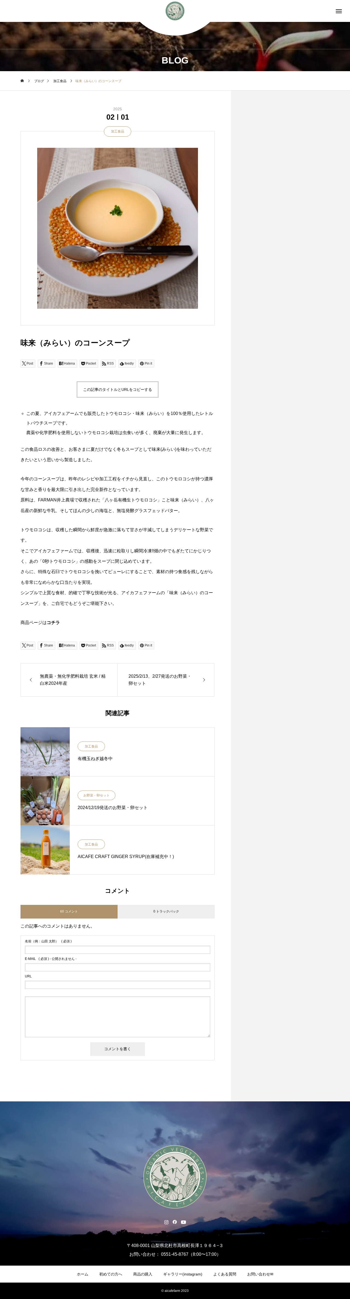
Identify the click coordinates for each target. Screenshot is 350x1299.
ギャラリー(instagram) (182, 1274)
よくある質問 (224, 1274)
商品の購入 (142, 1274)
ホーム (82, 1274)
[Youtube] (183, 1221)
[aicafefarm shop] (175, 11)
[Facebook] (175, 1221)
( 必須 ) (48, 941)
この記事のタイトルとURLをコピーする (117, 389)
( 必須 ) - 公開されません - (51, 958)
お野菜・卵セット (96, 796)
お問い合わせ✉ (260, 1274)
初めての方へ (110, 1274)
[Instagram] (166, 1221)
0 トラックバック (166, 911)
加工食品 (117, 131)
